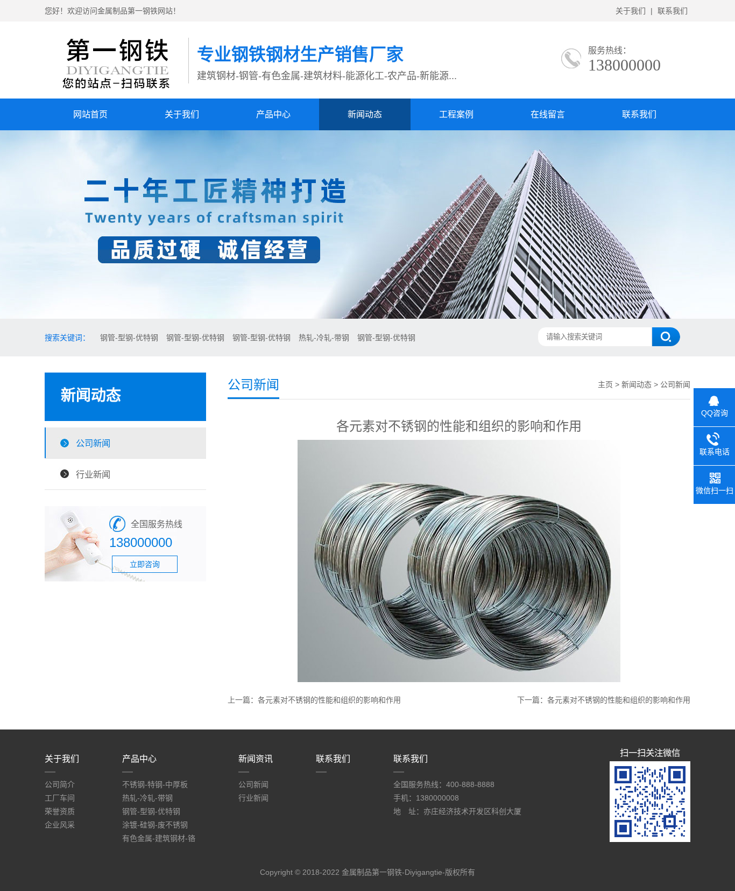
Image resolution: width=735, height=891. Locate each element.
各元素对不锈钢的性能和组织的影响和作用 (329, 700)
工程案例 (456, 114)
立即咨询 (145, 564)
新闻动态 (365, 114)
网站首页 (90, 114)
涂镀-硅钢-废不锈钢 (155, 824)
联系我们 (673, 10)
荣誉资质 (60, 811)
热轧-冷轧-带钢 (324, 337)
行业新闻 (93, 474)
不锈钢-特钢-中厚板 (155, 784)
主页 (605, 384)
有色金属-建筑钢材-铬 (158, 838)
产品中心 (273, 114)
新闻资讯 (255, 758)
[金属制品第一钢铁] (116, 86)
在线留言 (548, 114)
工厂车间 (60, 798)
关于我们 (631, 10)
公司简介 (60, 784)
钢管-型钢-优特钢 (129, 337)
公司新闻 (93, 443)
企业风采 (60, 824)
